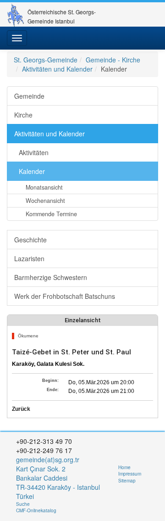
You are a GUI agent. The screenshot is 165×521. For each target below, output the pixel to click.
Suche (23, 504)
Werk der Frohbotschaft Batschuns (64, 296)
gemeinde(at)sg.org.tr (47, 459)
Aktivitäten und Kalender (57, 68)
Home (124, 467)
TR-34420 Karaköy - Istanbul (58, 487)
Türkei (26, 496)
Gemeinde (29, 96)
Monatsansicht (44, 187)
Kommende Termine (51, 214)
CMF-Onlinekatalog (36, 510)
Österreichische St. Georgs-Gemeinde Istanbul (62, 15)
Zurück (21, 409)
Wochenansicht (45, 200)
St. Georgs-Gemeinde (45, 59)
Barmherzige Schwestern (50, 277)
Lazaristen (29, 258)
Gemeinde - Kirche (113, 59)
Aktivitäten (34, 152)
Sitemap (127, 480)
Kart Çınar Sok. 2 (41, 468)
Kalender (32, 171)
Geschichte (30, 239)
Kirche (23, 114)
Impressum (129, 474)
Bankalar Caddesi (41, 477)
